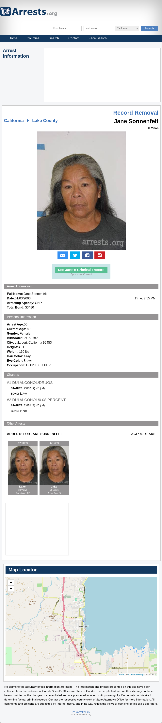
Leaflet (121, 674)
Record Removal (135, 113)
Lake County (45, 120)
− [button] (11, 588)
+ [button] (11, 582)
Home (13, 38)
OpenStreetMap (135, 674)
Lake (22, 486)
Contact (73, 38)
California (14, 120)
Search (54, 38)
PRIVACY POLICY (81, 712)
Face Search (98, 38)
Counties (33, 38)
